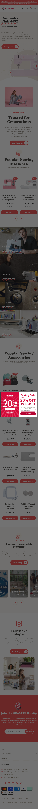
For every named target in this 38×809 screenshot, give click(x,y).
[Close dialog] (36, 393)
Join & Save (28, 413)
